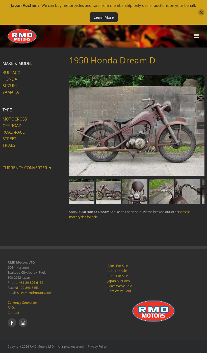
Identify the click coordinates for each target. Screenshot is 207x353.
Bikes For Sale (118, 265)
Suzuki (10, 85)
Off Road (12, 125)
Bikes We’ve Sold (120, 286)
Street (9, 139)
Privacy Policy (97, 346)
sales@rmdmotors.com (34, 292)
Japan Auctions (119, 280)
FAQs (11, 307)
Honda (10, 79)
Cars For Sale (117, 270)
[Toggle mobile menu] (196, 35)
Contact (13, 312)
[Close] (201, 12)
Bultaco (11, 72)
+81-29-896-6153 (26, 287)
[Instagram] (23, 322)
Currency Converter (22, 302)
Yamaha (11, 92)
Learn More (104, 17)
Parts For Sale (118, 275)
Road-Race (14, 132)
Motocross (15, 119)
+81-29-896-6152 (31, 282)
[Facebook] (12, 322)
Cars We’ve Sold (119, 291)
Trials (9, 145)
